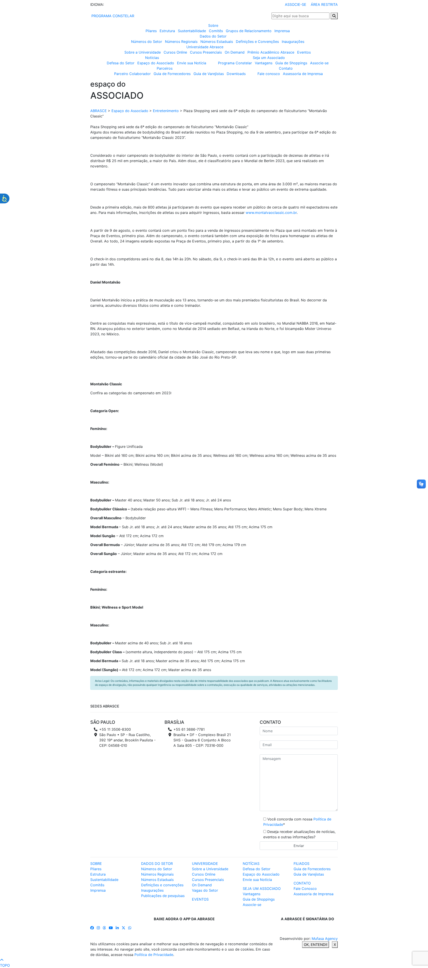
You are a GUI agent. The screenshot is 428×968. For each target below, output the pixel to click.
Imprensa (282, 31)
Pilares (151, 31)
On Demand (235, 52)
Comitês (216, 31)
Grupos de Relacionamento (249, 31)
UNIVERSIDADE (205, 863)
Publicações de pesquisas (163, 895)
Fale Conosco (305, 888)
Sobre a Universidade (142, 52)
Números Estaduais (216, 41)
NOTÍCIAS (251, 863)
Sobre (213, 25)
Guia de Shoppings (291, 63)
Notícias (152, 57)
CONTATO (302, 883)
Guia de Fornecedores (172, 73)
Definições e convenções (162, 885)
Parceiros (165, 68)
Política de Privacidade (153, 954)
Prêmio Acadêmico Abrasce (270, 52)
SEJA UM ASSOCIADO (262, 888)
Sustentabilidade (192, 31)
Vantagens (263, 63)
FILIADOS (301, 863)
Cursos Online (175, 52)
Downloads (236, 73)
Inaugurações (293, 41)
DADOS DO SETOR (157, 863)
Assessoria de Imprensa (303, 73)
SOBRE (96, 863)
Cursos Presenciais (206, 52)
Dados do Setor (213, 36)
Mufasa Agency (325, 938)
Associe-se (319, 63)
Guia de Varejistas (208, 73)
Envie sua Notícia (191, 63)
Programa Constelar (235, 63)
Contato (286, 68)
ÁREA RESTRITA (324, 4)
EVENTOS (200, 899)
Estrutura (167, 31)
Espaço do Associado (155, 63)
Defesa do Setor (120, 63)
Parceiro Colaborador (132, 73)
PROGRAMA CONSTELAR (112, 16)
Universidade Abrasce (204, 47)
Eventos (304, 52)
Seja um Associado (269, 57)
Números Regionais (181, 41)
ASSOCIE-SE (295, 4)
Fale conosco (268, 73)
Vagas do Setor (205, 890)
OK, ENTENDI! (315, 944)
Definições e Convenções (257, 41)
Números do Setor (146, 41)
